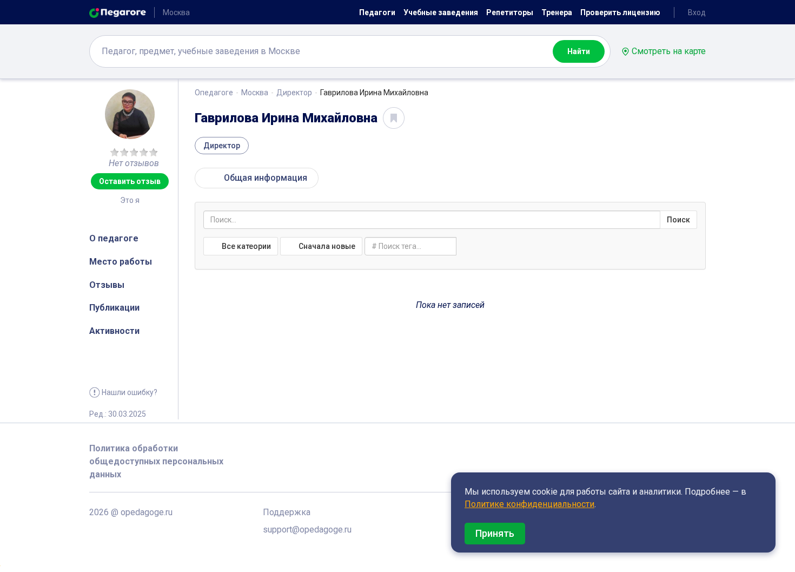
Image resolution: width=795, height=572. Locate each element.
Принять (494, 533)
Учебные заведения (440, 12)
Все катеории (245, 246)
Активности (114, 331)
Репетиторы (509, 12)
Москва (254, 92)
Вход (697, 12)
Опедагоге (214, 92)
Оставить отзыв (130, 181)
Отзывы (106, 285)
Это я (130, 200)
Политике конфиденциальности (529, 504)
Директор (294, 92)
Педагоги (377, 12)
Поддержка (286, 512)
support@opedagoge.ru (307, 529)
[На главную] (117, 12)
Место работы (120, 262)
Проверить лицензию (620, 12)
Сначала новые (326, 246)
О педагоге (113, 238)
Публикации (114, 308)
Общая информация (262, 178)
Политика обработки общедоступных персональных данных (156, 461)
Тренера (556, 12)
